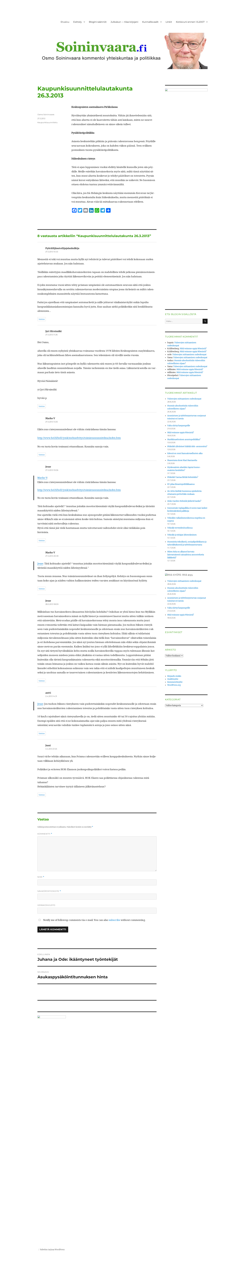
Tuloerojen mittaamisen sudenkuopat (189, 354)
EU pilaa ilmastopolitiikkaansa (181, 484)
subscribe (114, 920)
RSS (190, 575)
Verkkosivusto (46, 905)
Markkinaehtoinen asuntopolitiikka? (183, 439)
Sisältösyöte (172, 679)
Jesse (40, 563)
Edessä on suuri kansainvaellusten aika (184, 453)
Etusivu (65, 22)
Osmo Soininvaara (45, 114)
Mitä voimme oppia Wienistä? (193, 348)
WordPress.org (174, 685)
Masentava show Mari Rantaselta (182, 460)
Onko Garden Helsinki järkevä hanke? (184, 501)
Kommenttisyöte (174, 682)
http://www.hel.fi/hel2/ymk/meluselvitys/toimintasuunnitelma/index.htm (79, 437)
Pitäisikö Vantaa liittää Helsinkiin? (182, 477)
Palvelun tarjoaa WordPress (52, 1249)
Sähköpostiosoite (49, 891)
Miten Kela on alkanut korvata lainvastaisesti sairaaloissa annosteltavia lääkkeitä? (185, 555)
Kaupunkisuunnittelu (47, 122)
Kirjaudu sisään (174, 676)
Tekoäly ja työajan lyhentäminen (182, 535)
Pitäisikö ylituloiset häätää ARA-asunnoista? (187, 446)
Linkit (169, 22)
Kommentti (44, 834)
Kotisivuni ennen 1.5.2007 (190, 22)
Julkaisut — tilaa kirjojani (124, 22)
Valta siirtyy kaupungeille (178, 425)
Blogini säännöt (98, 22)
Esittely (77, 22)
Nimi (40, 877)
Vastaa (42, 319)
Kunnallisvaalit (150, 22)
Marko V (42, 477)
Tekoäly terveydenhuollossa (180, 528)
